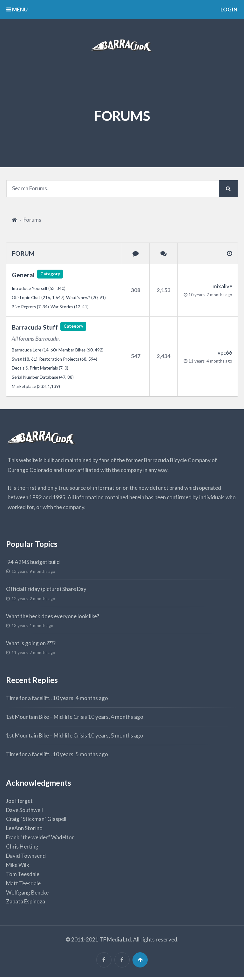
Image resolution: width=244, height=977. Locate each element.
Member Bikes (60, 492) (81, 349)
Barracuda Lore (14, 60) (34, 349)
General (23, 275)
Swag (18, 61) (24, 359)
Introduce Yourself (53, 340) (38, 288)
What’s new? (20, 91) (86, 297)
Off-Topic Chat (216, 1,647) (38, 297)
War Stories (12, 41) (70, 306)
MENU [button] (19, 9)
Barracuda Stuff (35, 327)
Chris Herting (22, 846)
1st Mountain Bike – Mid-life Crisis (46, 716)
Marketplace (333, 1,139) (36, 386)
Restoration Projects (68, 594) (68, 359)
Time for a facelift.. (29, 698)
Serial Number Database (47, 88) (43, 377)
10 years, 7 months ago (210, 294)
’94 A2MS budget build (33, 562)
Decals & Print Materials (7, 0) (40, 367)
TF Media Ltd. (115, 939)
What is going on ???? (31, 643)
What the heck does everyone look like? (52, 616)
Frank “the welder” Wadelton (40, 837)
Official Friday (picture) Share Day (46, 589)
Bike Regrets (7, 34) (30, 306)
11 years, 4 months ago (210, 361)
